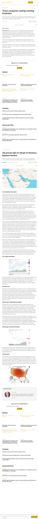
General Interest (5, 7)
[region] (19, 517)
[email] (22, 24)
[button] (3, 2)
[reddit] (21, 24)
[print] (36, 24)
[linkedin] (17, 24)
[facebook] (16, 24)
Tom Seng (4, 162)
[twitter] (19, 24)
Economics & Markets (6, 149)
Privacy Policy (4, 517)
